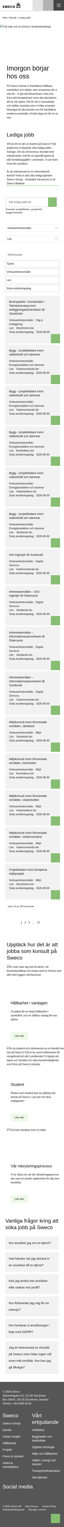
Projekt (7, 1449)
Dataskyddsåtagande (14, 1509)
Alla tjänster (39, 1477)
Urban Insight (11, 1436)
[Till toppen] (55, 1518)
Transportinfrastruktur (46, 1470)
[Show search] (48, 5)
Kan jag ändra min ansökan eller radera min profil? (28, 1284)
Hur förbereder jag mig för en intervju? (29, 1306)
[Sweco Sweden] (12, 5)
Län (9, 239)
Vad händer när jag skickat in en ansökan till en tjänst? (29, 1262)
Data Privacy (31, 1506)
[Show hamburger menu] (58, 5)
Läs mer (19, 1035)
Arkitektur (38, 1430)
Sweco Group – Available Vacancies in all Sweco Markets (31, 181)
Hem (5, 17)
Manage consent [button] (37, 1509)
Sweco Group (12, 1423)
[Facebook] (5, 1495)
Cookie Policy (49, 1506)
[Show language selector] (37, 5)
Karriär (13, 17)
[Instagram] (14, 1495)
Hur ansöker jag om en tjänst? (30, 1243)
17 (38, 922)
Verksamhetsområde (19, 228)
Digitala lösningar (43, 1447)
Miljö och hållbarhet (44, 1453)
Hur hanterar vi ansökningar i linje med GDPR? (29, 1329)
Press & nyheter (13, 1456)
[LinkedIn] (23, 1495)
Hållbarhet (9, 1443)
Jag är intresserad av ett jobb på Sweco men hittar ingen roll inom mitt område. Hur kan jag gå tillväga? (30, 1357)
